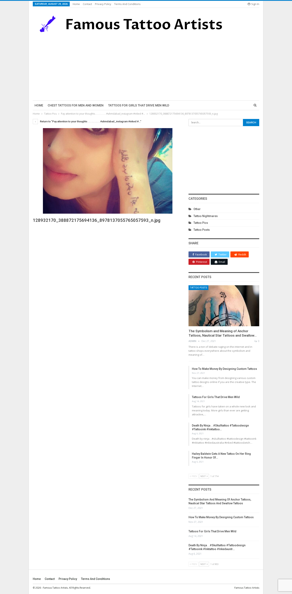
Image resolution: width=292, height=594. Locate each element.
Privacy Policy (103, 4)
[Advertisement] (146, 66)
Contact (87, 4)
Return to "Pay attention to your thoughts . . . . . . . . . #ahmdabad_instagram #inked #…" (90, 121)
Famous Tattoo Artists (246, 587)
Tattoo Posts (201, 229)
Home (76, 4)
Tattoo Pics (200, 222)
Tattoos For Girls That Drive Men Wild (138, 105)
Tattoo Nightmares (205, 216)
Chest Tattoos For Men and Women (75, 105)
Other (197, 209)
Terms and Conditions (127, 4)
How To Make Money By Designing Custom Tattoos (224, 368)
